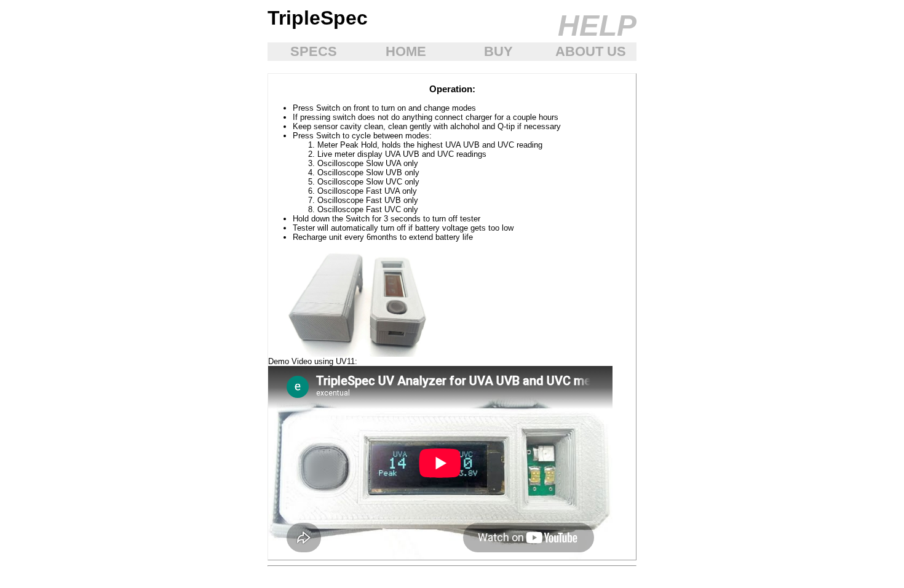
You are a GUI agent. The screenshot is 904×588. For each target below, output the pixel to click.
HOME (406, 51)
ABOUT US (590, 51)
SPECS (313, 51)
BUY (498, 51)
